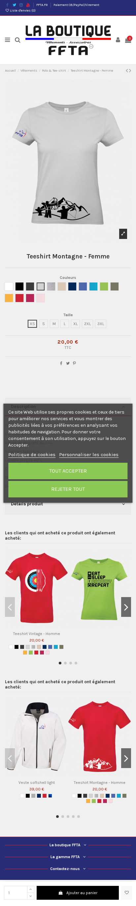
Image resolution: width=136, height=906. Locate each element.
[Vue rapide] (41, 626)
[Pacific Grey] (28, 647)
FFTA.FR (42, 5)
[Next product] (130, 70)
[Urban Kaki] (61, 647)
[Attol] (56, 647)
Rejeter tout (68, 489)
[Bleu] (50, 647)
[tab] (68, 504)
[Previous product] (127, 70)
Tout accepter (68, 471)
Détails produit (27, 503)
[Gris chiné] (33, 647)
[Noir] (16, 647)
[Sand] (39, 647)
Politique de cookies (31, 454)
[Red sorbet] (42, 652)
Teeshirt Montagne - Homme (99, 782)
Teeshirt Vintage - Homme (36, 633)
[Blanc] (11, 647)
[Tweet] (68, 363)
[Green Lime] (31, 652)
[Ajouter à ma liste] (126, 893)
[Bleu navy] (45, 647)
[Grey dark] (22, 647)
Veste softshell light (36, 782)
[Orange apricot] (25, 652)
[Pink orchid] (48, 652)
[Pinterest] (74, 363)
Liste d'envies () (22, 11)
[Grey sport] (33, 796)
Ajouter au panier (81, 892)
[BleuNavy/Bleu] (50, 796)
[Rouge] (36, 652)
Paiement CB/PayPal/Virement (76, 5)
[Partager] (61, 363)
